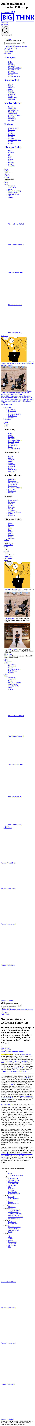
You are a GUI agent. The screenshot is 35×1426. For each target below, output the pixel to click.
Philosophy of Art (13, 69)
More (6, 184)
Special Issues (12, 187)
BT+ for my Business (14, 414)
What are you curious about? (12, 40)
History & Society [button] (13, 519)
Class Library (12, 1207)
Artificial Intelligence (14, 140)
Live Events (8, 656)
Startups (10, 141)
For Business (4, 23)
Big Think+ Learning (14, 191)
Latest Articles (8, 51)
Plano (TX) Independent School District (16, 1061)
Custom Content (9, 618)
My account (7, 407)
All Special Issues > (14, 1218)
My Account (12, 411)
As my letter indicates (7, 1104)
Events (10, 189)
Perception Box (12, 1192)
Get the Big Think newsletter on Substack (13, 1051)
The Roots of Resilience (15, 1213)
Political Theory (13, 73)
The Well (11, 1190)
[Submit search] (23, 43)
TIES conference (6, 1063)
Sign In (3, 404)
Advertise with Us (13, 194)
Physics (10, 84)
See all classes (8, 556)
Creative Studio (12, 192)
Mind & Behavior (12, 103)
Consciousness (12, 113)
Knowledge (11, 66)
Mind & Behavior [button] (12, 475)
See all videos (8, 545)
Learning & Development (12, 589)
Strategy (10, 136)
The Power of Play (13, 1212)
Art (9, 154)
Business (8, 124)
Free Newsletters (13, 1223)
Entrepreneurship (13, 128)
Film (9, 157)
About (10, 196)
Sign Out (11, 417)
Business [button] (8, 496)
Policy (10, 164)
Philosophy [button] (9, 429)
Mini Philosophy (13, 1178)
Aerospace (11, 87)
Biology (10, 86)
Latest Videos (8, 50)
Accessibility (12, 1245)
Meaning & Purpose (14, 76)
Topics (8, 53)
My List (10, 412)
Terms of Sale (12, 1243)
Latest (6, 169)
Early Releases (12, 416)
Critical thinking (9, 46)
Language (11, 71)
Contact (10, 1240)
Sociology (11, 162)
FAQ (9, 1247)
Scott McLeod (5, 1048)
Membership (4, 24)
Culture (10, 161)
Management (12, 138)
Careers (10, 197)
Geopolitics (11, 166)
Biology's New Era (14, 1215)
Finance (10, 131)
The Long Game (13, 1183)
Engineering (11, 94)
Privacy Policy (12, 1242)
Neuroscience (12, 108)
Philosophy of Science (14, 68)
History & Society (13, 147)
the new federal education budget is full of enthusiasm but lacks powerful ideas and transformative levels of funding (17, 1154)
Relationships (12, 118)
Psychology (11, 107)
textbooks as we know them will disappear (13, 1071)
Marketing (11, 133)
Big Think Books (13, 1182)
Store (6, 182)
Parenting (11, 120)
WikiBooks (26, 1078)
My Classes (11, 409)
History (10, 151)
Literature (11, 152)
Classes (6, 177)
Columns (7, 176)
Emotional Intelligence (14, 115)
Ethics (10, 61)
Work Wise (11, 1188)
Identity (10, 74)
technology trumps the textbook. (16, 1068)
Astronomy (11, 99)
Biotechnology (12, 97)
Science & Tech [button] (11, 452)
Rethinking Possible (14, 1193)
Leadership (11, 130)
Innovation (11, 135)
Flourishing (11, 64)
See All (6, 174)
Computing (11, 92)
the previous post (26, 1054)
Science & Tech (11, 80)
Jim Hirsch (20, 1058)
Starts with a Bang (13, 1180)
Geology (10, 91)
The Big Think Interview (15, 1175)
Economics (11, 143)
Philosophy (17, 46)
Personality (11, 117)
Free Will (14, 48)
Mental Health (12, 112)
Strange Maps (12, 1185)
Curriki (11, 1084)
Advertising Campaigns (11, 649)
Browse (6, 181)
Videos (6, 171)
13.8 (9, 1187)
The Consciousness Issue (15, 1217)
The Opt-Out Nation (14, 1210)
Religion (10, 63)
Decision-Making (13, 110)
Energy (10, 96)
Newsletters (11, 186)
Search (8, 39)
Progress (10, 159)
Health (10, 89)
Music (10, 156)
